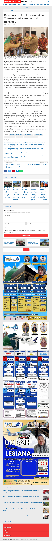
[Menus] (48, 1)
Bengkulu (6, 530)
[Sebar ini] (5, 171)
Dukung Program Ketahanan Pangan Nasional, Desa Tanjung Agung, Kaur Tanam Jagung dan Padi (17, 194)
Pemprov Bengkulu (10, 137)
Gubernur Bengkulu (8, 527)
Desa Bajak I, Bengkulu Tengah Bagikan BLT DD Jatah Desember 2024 (25, 192)
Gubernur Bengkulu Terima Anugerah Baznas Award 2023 (38, 164)
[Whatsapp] (21, 171)
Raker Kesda (19, 137)
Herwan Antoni (38, 134)
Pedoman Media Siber (24, 539)
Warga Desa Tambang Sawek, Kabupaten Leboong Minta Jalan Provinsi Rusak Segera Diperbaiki (35, 194)
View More (26, 250)
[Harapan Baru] (18, 1)
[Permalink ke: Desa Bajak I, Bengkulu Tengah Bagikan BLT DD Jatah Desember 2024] (26, 184)
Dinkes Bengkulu (28, 134)
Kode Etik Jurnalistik (33, 539)
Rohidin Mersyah (7, 532)
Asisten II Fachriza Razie (16, 134)
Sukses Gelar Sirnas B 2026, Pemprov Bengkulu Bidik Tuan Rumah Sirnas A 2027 (24, 142)
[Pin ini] (13, 171)
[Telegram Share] (17, 171)
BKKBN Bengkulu (7, 535)
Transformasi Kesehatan (31, 137)
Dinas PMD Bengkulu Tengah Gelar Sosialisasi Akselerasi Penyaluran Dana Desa (7, 192)
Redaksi (17, 539)
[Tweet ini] (9, 171)
